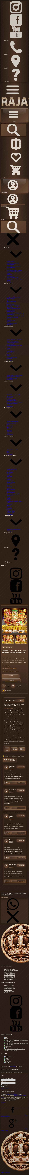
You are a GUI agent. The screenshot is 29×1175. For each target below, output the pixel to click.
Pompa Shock (10, 314)
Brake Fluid (10, 396)
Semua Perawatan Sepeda (13, 394)
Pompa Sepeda (11, 311)
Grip (8, 478)
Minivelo (9, 274)
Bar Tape (9, 476)
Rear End (9, 491)
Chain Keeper (10, 512)
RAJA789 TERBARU (10, 969)
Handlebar (9, 471)
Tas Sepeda (10, 318)
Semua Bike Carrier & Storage (15, 375)
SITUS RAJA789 (8, 532)
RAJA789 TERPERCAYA (11, 970)
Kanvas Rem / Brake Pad (13, 494)
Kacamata (9, 352)
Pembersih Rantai (11, 400)
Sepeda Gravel (11, 269)
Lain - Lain (10, 405)
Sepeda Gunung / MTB (13, 263)
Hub (8, 424)
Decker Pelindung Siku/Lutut (14, 345)
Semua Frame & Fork (12, 450)
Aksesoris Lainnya (12, 323)
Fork (8, 452)
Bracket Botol (10, 304)
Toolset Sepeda (11, 320)
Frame (8, 451)
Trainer (9, 321)
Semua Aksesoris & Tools (13, 297)
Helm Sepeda (10, 344)
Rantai (8, 505)
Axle (8, 433)
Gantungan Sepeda (12, 378)
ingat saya (5, 1084)
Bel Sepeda (10, 300)
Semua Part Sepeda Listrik (14, 529)
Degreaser (9, 397)
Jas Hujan (9, 358)
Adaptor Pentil (11, 511)
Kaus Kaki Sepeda (12, 357)
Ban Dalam (10, 428)
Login (2, 1086)
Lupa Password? (5, 1088)
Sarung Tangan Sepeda (13, 342)
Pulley (8, 488)
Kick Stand (10, 307)
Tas (8, 350)
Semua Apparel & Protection (14, 339)
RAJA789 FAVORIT (9, 976)
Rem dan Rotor (11, 492)
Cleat (8, 348)
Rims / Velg (10, 426)
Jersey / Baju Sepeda (12, 341)
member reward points (11, 1094)
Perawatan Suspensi (12, 403)
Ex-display (10, 282)
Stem (8, 475)
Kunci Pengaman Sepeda (13, 308)
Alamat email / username (7, 1078)
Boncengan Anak (11, 301)
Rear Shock (10, 507)
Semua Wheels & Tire (12, 421)
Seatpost (9, 497)
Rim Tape (9, 427)
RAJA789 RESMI (8, 972)
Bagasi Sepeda (11, 298)
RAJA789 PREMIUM (9, 973)
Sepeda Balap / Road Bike (14, 266)
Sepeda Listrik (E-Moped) (13, 271)
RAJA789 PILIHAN (9, 977)
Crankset (9, 484)
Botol (8, 303)
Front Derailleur (11, 481)
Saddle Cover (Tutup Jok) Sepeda (15, 316)
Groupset (9, 508)
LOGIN (11, 676)
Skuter (8, 280)
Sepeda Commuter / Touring (14, 270)
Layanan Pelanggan (9, 991)
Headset (9, 473)
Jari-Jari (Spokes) (11, 423)
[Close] (13, 245)
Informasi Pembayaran (9, 988)
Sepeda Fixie (10, 276)
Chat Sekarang (4, 897)
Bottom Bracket (11, 482)
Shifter (8, 479)
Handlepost (10, 472)
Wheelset (9, 431)
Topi (8, 355)
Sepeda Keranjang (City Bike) (14, 279)
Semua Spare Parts (12, 469)
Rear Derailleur (11, 489)
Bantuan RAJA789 (9, 985)
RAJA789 (6, 40)
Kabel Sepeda (10, 510)
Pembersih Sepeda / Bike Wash (15, 402)
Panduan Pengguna (9, 987)
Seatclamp (9, 495)
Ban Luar (9, 430)
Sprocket (9, 486)
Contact (6, 54)
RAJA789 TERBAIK (9, 975)
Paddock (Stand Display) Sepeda (15, 313)
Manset (9, 354)
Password (3, 1081)
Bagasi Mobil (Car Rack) (13, 376)
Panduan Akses (8, 990)
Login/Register (7, 562)
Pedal (8, 485)
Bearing (9, 499)
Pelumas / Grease (11, 399)
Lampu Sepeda (11, 310)
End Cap (9, 504)
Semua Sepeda (11, 261)
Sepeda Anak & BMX (12, 277)
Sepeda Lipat (10, 264)
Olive (8, 502)
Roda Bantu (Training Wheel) (14, 501)
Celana (9, 347)
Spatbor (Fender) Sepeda (13, 305)
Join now (3, 1102)
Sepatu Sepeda (11, 351)
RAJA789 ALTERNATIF (10, 979)
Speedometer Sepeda (12, 317)
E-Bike (9, 273)
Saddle (9, 498)
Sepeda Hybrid (11, 267)
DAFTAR (11, 680)
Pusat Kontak (7, 992)
